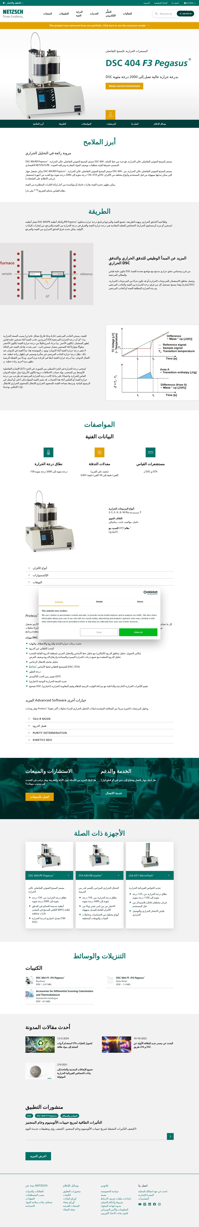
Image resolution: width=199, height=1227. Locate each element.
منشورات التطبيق (72, 1191)
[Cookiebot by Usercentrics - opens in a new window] (145, 593)
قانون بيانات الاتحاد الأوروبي (114, 1213)
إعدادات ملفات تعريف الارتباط (116, 1198)
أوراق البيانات (69, 1198)
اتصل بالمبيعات (39, 796)
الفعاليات (127, 13)
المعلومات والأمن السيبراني (114, 1209)
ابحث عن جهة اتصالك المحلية (152, 1191)
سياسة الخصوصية (109, 1191)
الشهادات (30, 1198)
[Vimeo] (144, 1204)
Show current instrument (124, 86)
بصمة (103, 1194)
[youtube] (139, 1204)
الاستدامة (30, 1205)
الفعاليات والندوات (34, 1191)
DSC (29, 1115)
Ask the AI (186, 13)
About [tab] (140, 601)
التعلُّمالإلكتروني (111, 13)
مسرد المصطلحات (34, 1194)
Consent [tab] (59, 602)
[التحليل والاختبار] (13, 13)
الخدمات (94, 13)
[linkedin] (149, 1204)
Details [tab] (99, 601)
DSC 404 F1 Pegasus (47, 1115)
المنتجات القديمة (71, 1205)
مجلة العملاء (69, 1209)
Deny (99, 632)
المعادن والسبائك (69, 1115)
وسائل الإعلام (71, 1185)
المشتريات (143, 1198)
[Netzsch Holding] (4, 3)
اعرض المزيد (38, 1156)
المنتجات (47, 13)
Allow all (138, 632)
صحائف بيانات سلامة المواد (38, 1202)
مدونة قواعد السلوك (111, 1205)
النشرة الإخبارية (146, 1194)
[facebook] (154, 1204)
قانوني (104, 1185)
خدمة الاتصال (113, 793)
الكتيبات (67, 1194)
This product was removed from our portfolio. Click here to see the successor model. (97, 25)
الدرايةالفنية (79, 13)
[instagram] (159, 1204)
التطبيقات (64, 13)
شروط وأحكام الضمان (112, 1202)
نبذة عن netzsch (36, 1185)
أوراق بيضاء (69, 1202)
